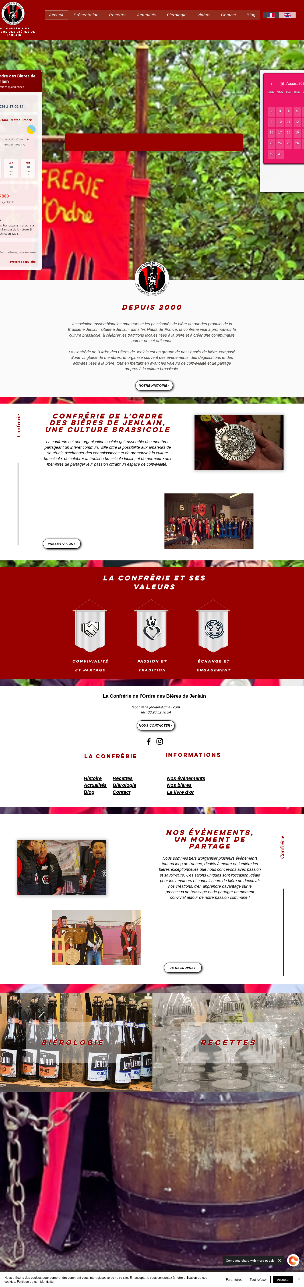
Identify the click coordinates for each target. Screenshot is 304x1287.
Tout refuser (258, 1279)
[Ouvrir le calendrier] (282, 83)
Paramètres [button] (234, 1279)
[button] (86, 15)
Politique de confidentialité (35, 1281)
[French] (271, 15)
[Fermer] (298, 1279)
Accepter (283, 1279)
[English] (287, 15)
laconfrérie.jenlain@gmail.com (156, 707)
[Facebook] (148, 741)
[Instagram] (159, 741)
